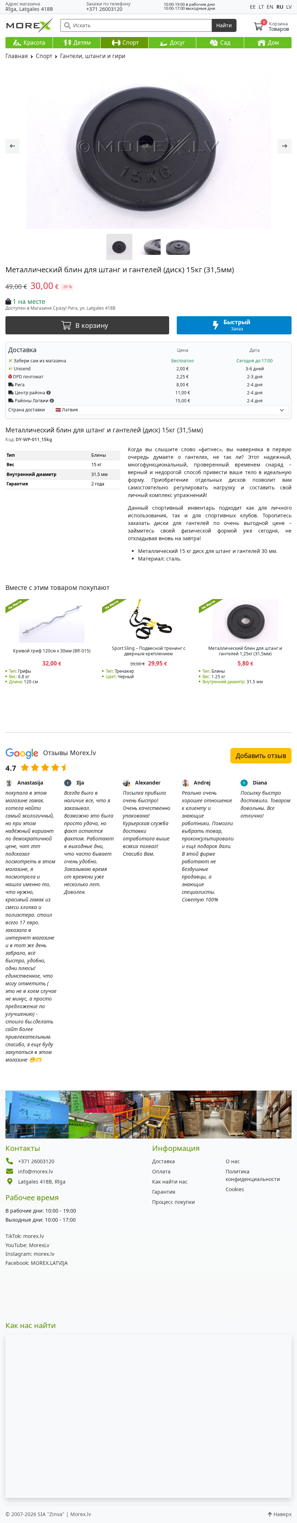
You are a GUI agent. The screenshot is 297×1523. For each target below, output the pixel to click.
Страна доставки (26, 410)
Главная (16, 56)
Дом (272, 42)
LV (289, 6)
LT (262, 6)
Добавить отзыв (261, 755)
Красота (33, 42)
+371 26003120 (104, 8)
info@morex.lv (35, 1171)
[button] (48, 392)
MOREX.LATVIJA (36, 1262)
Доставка (163, 1161)
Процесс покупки (173, 1201)
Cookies (235, 1189)
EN (271, 6)
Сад (224, 42)
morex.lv (24, 1236)
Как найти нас (170, 1181)
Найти (224, 25)
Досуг (176, 42)
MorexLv (27, 1245)
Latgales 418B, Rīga (42, 1181)
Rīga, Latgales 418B (29, 8)
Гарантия (163, 1191)
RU (280, 6)
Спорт (130, 42)
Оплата (161, 1171)
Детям (81, 42)
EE (253, 6)
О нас (233, 1161)
